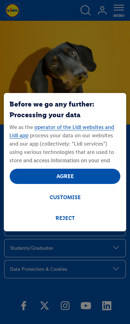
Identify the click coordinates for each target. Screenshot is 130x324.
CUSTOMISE (65, 197)
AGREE (65, 176)
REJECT (65, 218)
